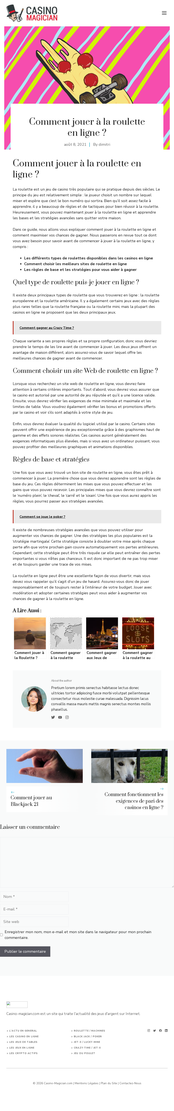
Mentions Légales (86, 1083)
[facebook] (160, 1030)
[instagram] (148, 1030)
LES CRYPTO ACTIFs (23, 1053)
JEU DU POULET (84, 1053)
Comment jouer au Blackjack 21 (31, 801)
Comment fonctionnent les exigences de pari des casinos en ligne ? (134, 801)
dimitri (104, 144)
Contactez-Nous (130, 1083)
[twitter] (154, 1030)
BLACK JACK (82, 1036)
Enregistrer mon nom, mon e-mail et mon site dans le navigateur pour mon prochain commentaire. (78, 934)
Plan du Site (109, 1083)
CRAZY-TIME (82, 1047)
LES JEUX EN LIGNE (21, 1047)
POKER (97, 1036)
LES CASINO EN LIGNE (24, 1036)
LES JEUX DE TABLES (23, 1042)
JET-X (97, 1047)
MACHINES (98, 1030)
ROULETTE (82, 1030)
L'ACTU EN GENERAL (23, 1030)
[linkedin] (166, 1030)
